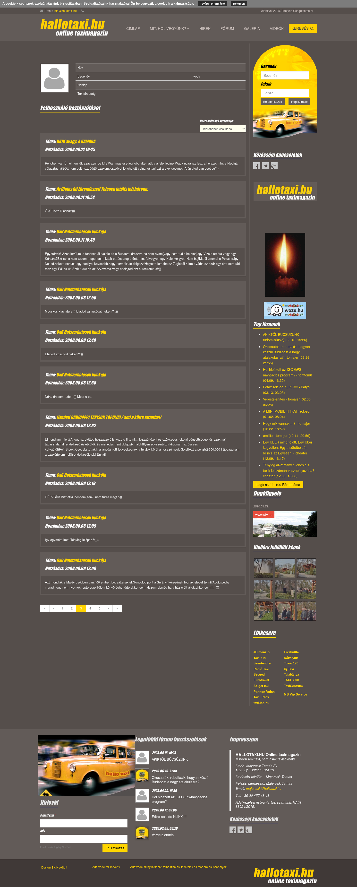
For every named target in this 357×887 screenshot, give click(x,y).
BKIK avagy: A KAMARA (75, 141)
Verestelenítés (163, 834)
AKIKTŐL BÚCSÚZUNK (170, 759)
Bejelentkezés (272, 101)
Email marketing (49, 847)
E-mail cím (47, 815)
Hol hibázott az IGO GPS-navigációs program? (179, 799)
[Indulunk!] (86, 765)
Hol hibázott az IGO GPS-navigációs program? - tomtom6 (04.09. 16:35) (287, 375)
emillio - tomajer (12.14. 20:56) (286, 435)
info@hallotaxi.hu (65, 11)
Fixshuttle (291, 652)
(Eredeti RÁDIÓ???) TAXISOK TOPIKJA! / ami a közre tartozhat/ (108, 417)
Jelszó (266, 84)
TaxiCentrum (293, 686)
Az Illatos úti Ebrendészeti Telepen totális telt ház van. (102, 189)
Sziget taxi (261, 686)
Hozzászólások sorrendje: (216, 121)
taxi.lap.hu (261, 703)
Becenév (268, 66)
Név (42, 831)
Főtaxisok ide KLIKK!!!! (169, 816)
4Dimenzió (262, 652)
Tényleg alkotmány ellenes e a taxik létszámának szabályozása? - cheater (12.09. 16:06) (289, 470)
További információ (212, 3)
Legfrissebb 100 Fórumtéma (278, 484)
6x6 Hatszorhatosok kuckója (81, 231)
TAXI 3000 (291, 680)
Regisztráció (299, 101)
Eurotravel (261, 680)
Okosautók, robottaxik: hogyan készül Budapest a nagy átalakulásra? (180, 779)
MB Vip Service (295, 694)
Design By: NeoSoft (54, 867)
